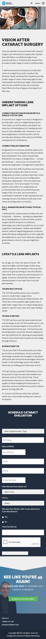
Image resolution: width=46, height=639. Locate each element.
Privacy (5, 618)
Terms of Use (8, 622)
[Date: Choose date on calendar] (27, 480)
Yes (6, 517)
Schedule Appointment (23, 599)
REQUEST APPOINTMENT (15, 553)
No (6, 522)
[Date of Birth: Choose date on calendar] (27, 452)
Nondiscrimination (10, 625)
